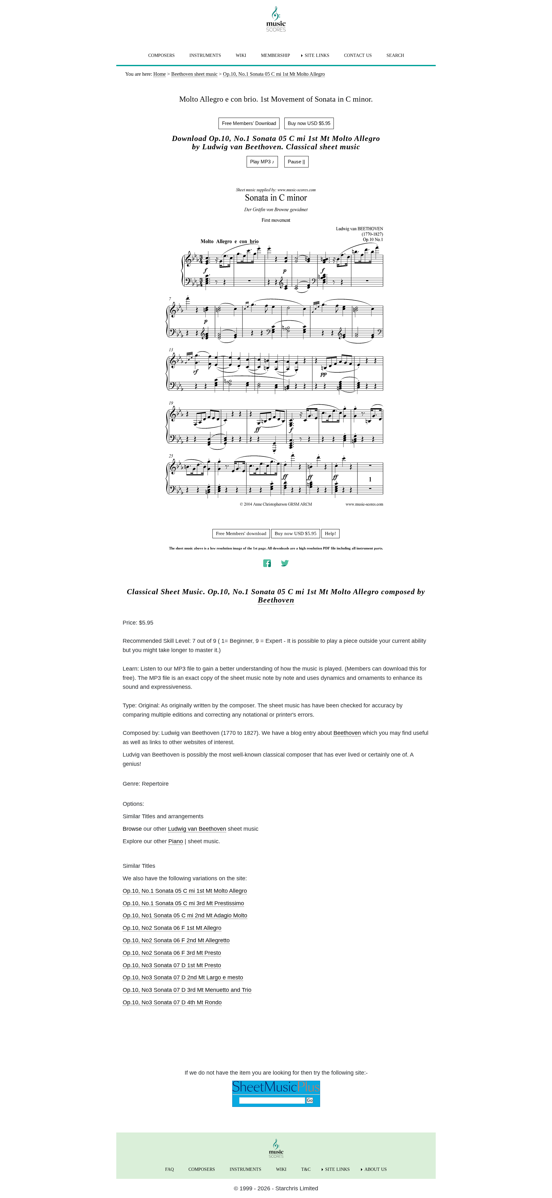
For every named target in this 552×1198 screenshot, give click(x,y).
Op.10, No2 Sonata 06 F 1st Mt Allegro (172, 928)
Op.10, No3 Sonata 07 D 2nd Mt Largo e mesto (183, 977)
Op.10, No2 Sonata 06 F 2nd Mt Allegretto (176, 940)
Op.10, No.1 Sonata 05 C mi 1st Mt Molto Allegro (185, 891)
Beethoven (276, 600)
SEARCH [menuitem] (395, 55)
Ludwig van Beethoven (197, 829)
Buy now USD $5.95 (309, 123)
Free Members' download (241, 533)
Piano (175, 841)
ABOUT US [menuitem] (375, 1169)
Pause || (296, 161)
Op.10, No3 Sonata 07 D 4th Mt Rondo (172, 1002)
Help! (330, 533)
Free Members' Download (249, 123)
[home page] (276, 19)
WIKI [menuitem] (241, 55)
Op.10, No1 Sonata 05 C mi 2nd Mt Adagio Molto (185, 915)
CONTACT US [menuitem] (358, 55)
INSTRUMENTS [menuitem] (205, 55)
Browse (132, 829)
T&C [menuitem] (305, 1169)
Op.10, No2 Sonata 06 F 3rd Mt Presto (172, 953)
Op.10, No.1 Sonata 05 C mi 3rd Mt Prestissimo (183, 903)
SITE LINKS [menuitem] (317, 55)
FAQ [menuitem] (169, 1169)
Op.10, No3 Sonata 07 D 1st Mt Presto (172, 965)
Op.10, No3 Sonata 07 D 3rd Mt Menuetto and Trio (187, 990)
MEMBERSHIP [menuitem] (275, 55)
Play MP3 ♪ (262, 161)
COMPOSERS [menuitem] (161, 55)
